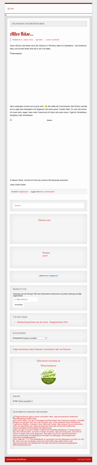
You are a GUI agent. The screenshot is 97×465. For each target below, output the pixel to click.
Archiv (15, 401)
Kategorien (17, 338)
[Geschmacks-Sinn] (11, 9)
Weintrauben (50, 192)
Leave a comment (52, 40)
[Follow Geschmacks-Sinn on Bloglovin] (48, 277)
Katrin (40, 40)
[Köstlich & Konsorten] (48, 384)
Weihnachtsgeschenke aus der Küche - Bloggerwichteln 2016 (42, 322)
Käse (42, 192)
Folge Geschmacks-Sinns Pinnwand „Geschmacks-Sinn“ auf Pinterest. (42, 349)
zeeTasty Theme (84, 459)
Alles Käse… (21, 34)
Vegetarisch (23, 192)
